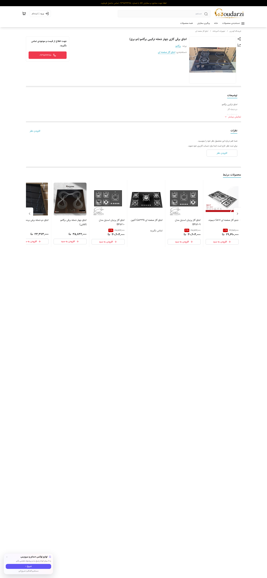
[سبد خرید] (24, 13)
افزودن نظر (35, 131)
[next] (29, 213)
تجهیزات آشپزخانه (219, 31)
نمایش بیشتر (234, 117)
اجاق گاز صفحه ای (201, 31)
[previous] (237, 213)
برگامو (178, 46)
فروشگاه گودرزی (235, 31)
